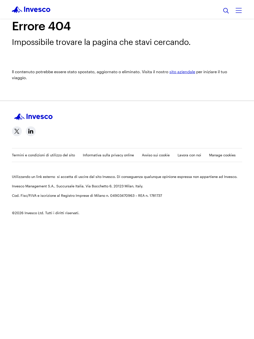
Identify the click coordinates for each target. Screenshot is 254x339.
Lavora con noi (189, 155)
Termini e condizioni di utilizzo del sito (43, 155)
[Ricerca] (226, 11)
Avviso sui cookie (156, 155)
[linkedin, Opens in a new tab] (31, 131)
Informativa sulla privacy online (108, 155)
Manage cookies (222, 155)
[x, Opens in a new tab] (17, 131)
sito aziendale (182, 71)
